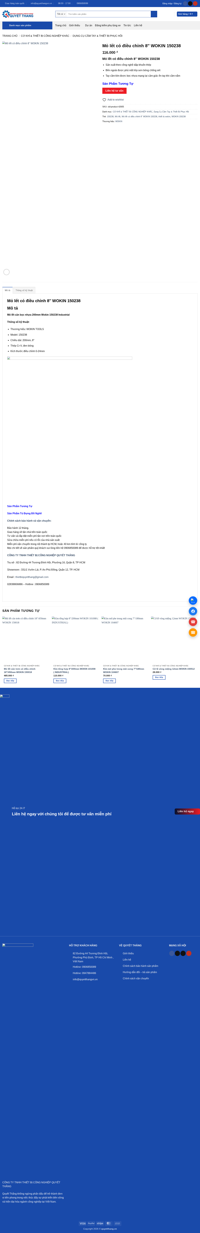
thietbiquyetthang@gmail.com (31, 577)
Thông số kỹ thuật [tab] (24, 290)
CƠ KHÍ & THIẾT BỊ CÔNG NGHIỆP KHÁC (45, 36)
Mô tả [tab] (7, 290)
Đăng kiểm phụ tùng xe (108, 25)
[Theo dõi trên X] (183, 953)
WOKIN (118, 121)
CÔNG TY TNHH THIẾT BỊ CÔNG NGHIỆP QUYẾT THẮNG (41, 555)
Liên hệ (138, 25)
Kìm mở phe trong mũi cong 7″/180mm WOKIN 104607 (123, 671)
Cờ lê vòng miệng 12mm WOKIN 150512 (174, 669)
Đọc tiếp (10, 681)
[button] (172, 3)
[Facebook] (193, 611)
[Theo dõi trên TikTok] (190, 3)
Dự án (88, 25)
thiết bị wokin (164, 116)
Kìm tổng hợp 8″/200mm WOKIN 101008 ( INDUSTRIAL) (74, 671)
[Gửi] (154, 14)
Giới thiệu (74, 25)
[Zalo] (193, 600)
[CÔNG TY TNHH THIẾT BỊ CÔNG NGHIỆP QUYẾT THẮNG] (18, 14)
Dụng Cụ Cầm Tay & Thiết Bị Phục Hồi (97, 36)
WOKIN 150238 (179, 116)
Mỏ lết (117, 116)
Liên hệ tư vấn (114, 90)
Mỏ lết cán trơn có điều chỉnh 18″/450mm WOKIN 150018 (19, 671)
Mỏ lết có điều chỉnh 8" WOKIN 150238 (139, 116)
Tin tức (127, 25)
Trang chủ (60, 25)
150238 (110, 116)
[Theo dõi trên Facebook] (185, 3)
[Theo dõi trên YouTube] (195, 3)
